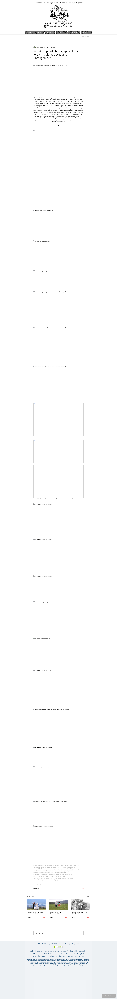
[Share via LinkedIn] (40, 884)
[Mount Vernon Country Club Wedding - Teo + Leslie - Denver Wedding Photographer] (80, 904)
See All (88, 896)
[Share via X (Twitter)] (37, 884)
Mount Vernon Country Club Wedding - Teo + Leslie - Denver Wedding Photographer (80, 913)
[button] (39, 32)
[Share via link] (44, 884)
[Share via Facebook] (34, 884)
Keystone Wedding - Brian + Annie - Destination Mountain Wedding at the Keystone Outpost (36, 913)
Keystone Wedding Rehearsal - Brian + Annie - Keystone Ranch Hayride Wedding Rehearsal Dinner (58, 913)
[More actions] (83, 47)
